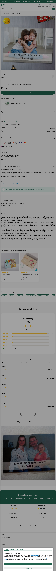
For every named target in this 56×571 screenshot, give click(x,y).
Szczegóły (12, 549)
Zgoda (6, 549)
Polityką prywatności (35, 555)
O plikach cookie (19, 549)
